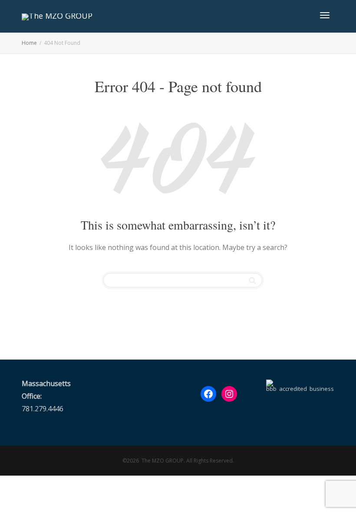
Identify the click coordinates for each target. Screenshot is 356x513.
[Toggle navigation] (324, 15)
